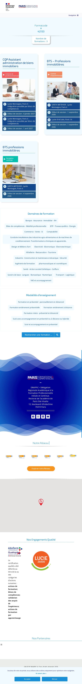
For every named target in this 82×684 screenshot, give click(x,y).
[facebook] (33, 417)
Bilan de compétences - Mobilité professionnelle (26, 226)
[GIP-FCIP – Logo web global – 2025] (22, 4)
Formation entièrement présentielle (25, 307)
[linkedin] (43, 417)
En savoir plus (41, 673)
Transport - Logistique (65, 275)
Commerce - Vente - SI (33, 232)
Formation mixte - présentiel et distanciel (41, 313)
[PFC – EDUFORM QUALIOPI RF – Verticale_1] (15, 548)
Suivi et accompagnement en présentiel (41, 324)
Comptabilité (52, 232)
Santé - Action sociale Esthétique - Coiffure (41, 269)
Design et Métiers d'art (21, 247)
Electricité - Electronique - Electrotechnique (52, 247)
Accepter (27, 679)
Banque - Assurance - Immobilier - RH (41, 220)
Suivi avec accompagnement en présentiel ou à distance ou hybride (41, 319)
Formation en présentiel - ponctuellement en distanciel (41, 302)
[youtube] (48, 417)
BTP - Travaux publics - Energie (63, 226)
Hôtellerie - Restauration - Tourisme (41, 252)
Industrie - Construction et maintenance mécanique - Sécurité (41, 258)
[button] (41, 502)
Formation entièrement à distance (58, 307)
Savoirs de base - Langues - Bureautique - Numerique (30, 275)
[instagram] (38, 417)
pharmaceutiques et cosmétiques (53, 263)
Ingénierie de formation (25, 263)
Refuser (54, 679)
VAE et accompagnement (41, 280)
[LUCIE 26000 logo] (41, 551)
